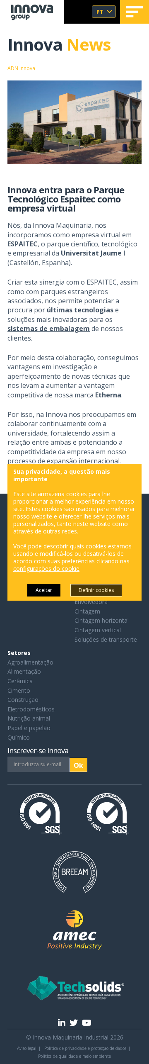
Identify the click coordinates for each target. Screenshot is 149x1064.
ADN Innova (21, 68)
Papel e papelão (28, 728)
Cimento (18, 690)
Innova (59, 44)
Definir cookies (96, 590)
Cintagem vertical (97, 630)
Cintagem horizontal (101, 620)
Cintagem (87, 611)
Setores (19, 653)
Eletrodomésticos (31, 709)
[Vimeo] (86, 1022)
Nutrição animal (28, 718)
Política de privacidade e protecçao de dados (85, 1048)
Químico (18, 737)
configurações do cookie (46, 568)
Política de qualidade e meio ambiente (74, 1056)
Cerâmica (20, 681)
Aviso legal (26, 1048)
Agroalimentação (30, 662)
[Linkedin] (61, 1022)
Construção (22, 700)
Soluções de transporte (105, 639)
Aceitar (44, 590)
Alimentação (24, 671)
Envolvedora (91, 602)
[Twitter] (74, 1022)
